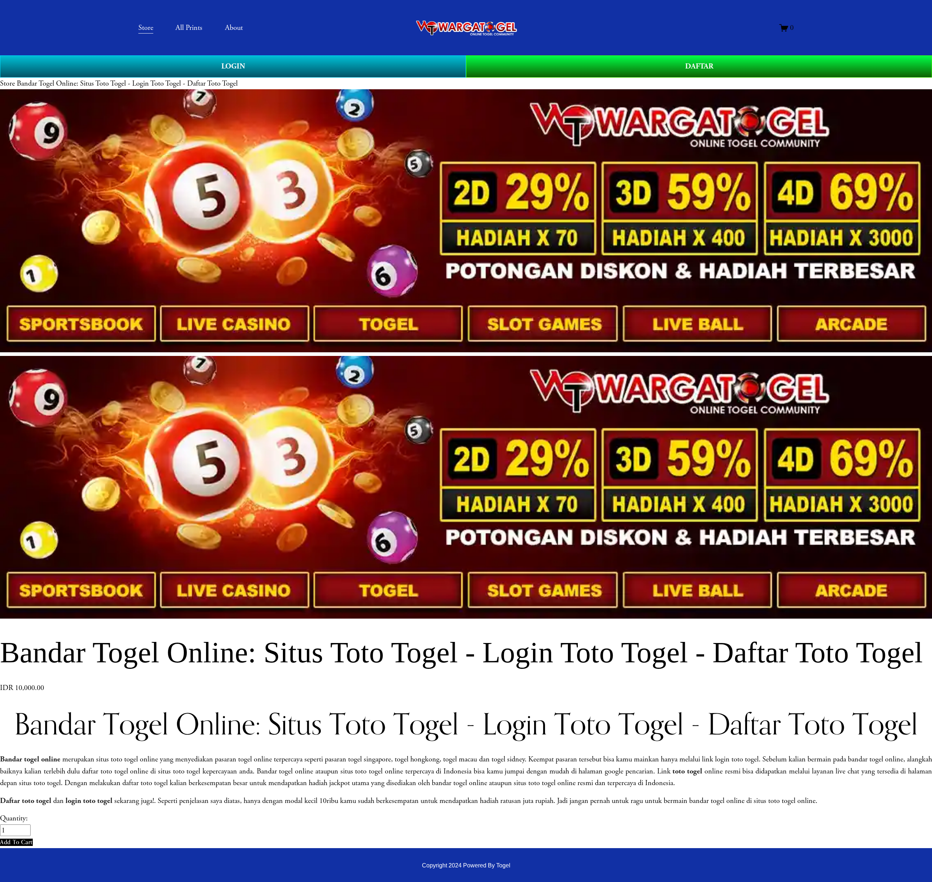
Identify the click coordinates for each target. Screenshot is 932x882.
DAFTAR (699, 66)
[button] (16, 842)
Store (7, 83)
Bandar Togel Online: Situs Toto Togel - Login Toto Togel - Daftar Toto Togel (127, 83)
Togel (503, 865)
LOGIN (233, 66)
